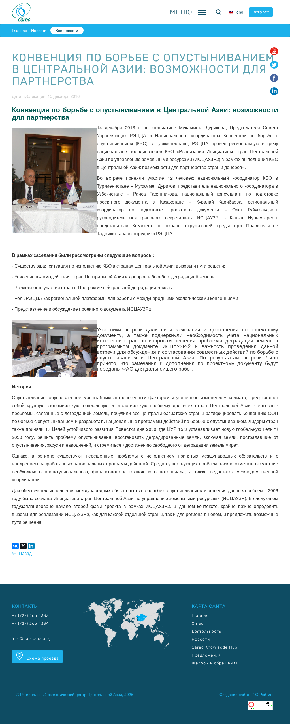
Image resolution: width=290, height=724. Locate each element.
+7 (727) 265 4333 (30, 615)
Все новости (67, 30)
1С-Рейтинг (263, 694)
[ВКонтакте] (15, 546)
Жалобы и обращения (215, 663)
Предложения (206, 655)
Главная (19, 30)
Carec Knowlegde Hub (214, 647)
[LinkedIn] (31, 546)
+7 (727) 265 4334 (30, 623)
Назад (24, 553)
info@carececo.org (31, 638)
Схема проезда (42, 658)
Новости (38, 30)
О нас (198, 623)
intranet (261, 12)
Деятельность (206, 631)
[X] (23, 546)
